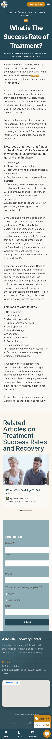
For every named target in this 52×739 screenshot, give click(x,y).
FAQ (26, 21)
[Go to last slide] (7, 481)
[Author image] (7, 498)
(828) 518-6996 (10, 666)
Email (8, 605)
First (7, 555)
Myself (11, 593)
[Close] (48, 713)
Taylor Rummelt (12, 53)
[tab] (21, 510)
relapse (35, 75)
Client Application (36, 4)
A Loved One (14, 600)
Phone (10, 574)
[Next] (45, 481)
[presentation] (26, 469)
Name (9, 543)
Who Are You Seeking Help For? (23, 587)
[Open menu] (48, 4)
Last (7, 568)
